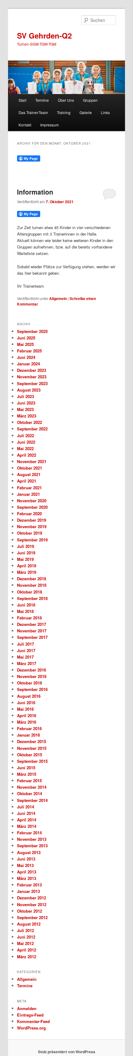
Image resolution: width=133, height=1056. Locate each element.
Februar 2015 (29, 780)
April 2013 (26, 872)
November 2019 (31, 526)
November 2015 (31, 748)
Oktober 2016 (29, 683)
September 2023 (32, 383)
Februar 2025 (29, 351)
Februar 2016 (29, 728)
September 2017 (32, 637)
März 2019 (26, 572)
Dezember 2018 (31, 578)
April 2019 (26, 566)
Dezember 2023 (31, 370)
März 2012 (26, 956)
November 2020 (31, 500)
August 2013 (29, 852)
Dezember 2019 (31, 520)
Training (64, 112)
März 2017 (26, 663)
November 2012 (31, 904)
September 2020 (32, 507)
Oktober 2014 (29, 793)
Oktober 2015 (29, 755)
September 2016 (32, 689)
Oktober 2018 (29, 592)
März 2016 (26, 722)
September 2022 (32, 429)
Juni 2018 (26, 605)
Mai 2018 (25, 611)
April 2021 (26, 481)
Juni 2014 (26, 813)
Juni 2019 (26, 553)
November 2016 (31, 676)
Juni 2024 (26, 357)
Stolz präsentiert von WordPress (66, 1051)
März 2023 (26, 416)
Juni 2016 (26, 702)
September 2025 (32, 331)
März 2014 (26, 826)
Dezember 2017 (31, 624)
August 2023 (29, 390)
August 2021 (29, 474)
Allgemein (58, 298)
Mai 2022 (25, 448)
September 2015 (32, 761)
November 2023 (31, 377)
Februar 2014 (29, 833)
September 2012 (32, 917)
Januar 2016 (28, 735)
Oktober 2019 (29, 533)
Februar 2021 (29, 488)
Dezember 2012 (31, 898)
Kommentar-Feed (33, 1021)
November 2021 (31, 461)
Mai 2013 (25, 865)
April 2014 (26, 820)
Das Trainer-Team (33, 112)
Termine (42, 100)
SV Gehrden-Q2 (44, 35)
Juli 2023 (25, 396)
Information (35, 191)
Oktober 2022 (29, 422)
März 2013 (26, 878)
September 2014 (32, 800)
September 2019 (32, 540)
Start (22, 100)
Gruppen (90, 100)
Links (105, 112)
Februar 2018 (29, 618)
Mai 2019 (25, 559)
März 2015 (26, 774)
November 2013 (31, 839)
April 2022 (26, 455)
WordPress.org (31, 1028)
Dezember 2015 (31, 741)
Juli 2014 (25, 807)
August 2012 (29, 924)
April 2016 (26, 715)
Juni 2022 (26, 442)
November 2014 (31, 787)
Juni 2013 (26, 859)
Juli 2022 (25, 435)
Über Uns (66, 100)
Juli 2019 (25, 546)
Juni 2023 (26, 403)
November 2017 (31, 631)
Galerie (85, 112)
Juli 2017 (25, 644)
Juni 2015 (26, 767)
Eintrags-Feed (30, 1015)
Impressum (49, 124)
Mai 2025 (25, 344)
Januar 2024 (28, 364)
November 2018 (31, 585)
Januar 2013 (28, 891)
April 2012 (26, 950)
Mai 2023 (25, 409)
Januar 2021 (28, 494)
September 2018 (32, 598)
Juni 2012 (26, 937)
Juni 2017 (26, 650)
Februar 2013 (29, 885)
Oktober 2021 (29, 468)
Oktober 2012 (29, 911)
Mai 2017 (25, 657)
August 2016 (29, 696)
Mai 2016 (25, 709)
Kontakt (25, 124)
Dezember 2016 (31, 670)
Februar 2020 (29, 513)
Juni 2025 (26, 338)
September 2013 (32, 845)
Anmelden (26, 1008)
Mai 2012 (25, 943)
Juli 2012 (25, 930)
